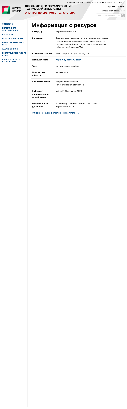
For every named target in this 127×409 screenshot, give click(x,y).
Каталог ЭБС (8, 34)
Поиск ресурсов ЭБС (12, 38)
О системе (7, 24)
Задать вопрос (10, 49)
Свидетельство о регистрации (11, 60)
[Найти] (123, 15)
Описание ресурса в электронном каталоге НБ (55, 113)
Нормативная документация (10, 29)
